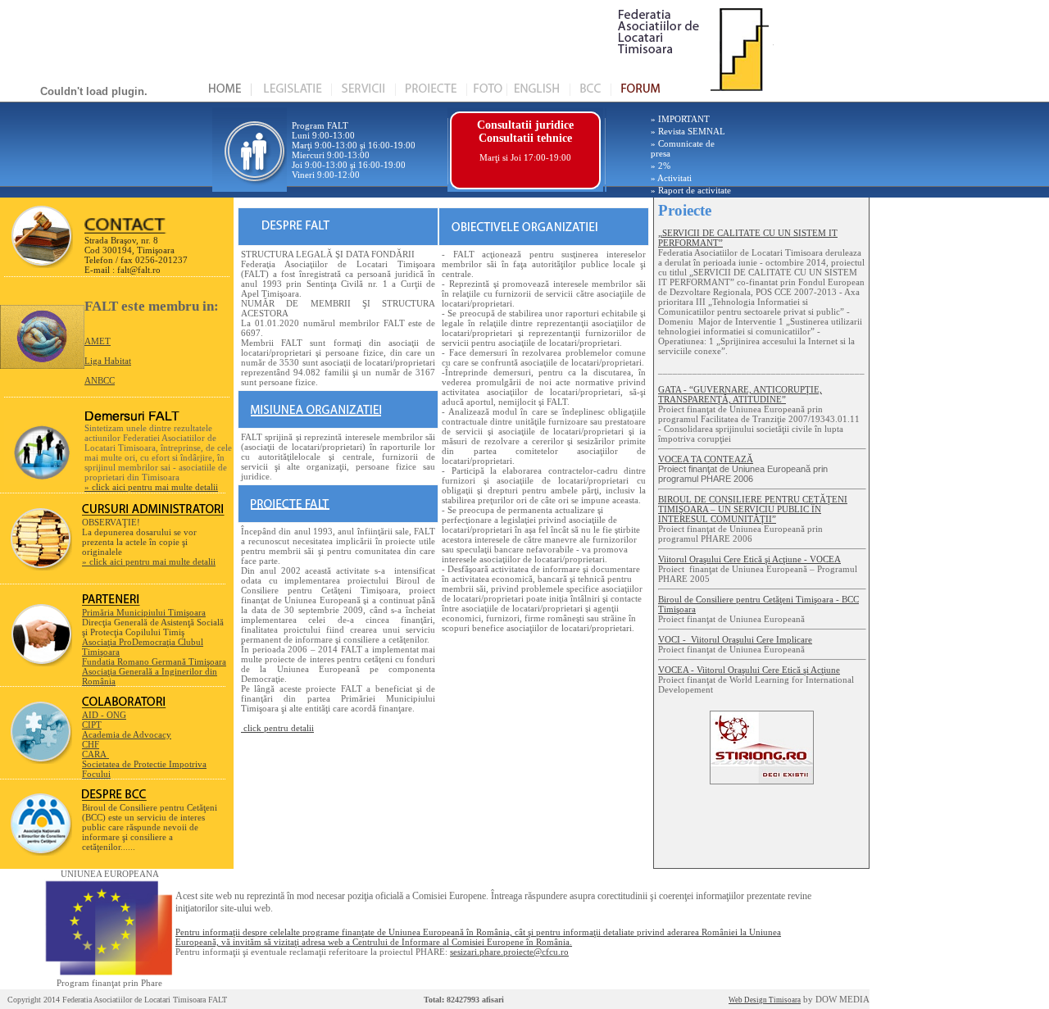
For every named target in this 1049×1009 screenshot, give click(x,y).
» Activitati (671, 178)
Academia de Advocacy (126, 734)
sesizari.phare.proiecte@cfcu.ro (509, 952)
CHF (90, 744)
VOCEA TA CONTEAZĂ (705, 459)
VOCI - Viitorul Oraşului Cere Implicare (735, 639)
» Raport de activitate (691, 190)
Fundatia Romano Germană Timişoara (154, 661)
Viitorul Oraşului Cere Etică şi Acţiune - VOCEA (749, 559)
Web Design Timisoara (765, 1000)
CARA (95, 754)
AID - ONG (104, 715)
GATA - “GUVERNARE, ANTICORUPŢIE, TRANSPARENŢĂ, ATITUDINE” (740, 394)
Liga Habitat (107, 361)
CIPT (92, 724)
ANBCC (99, 380)
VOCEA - (749, 670)
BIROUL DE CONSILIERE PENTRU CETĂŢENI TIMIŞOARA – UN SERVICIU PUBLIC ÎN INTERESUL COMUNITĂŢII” (752, 509)
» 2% (660, 165)
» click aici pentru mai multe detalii (151, 487)
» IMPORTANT (680, 119)
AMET (97, 341)
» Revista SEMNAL (688, 131)
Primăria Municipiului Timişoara (144, 612)
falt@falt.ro (139, 270)
